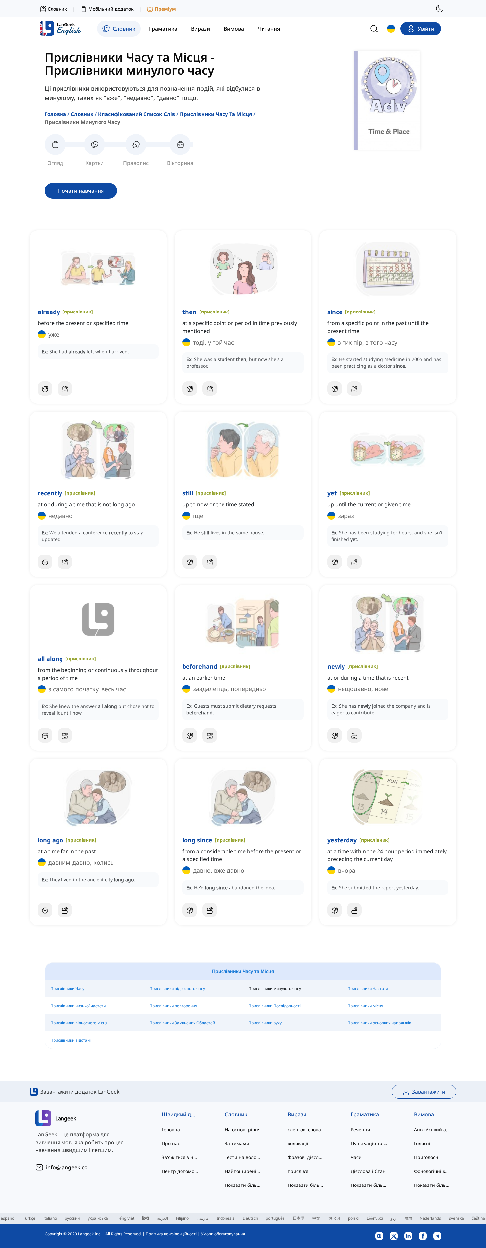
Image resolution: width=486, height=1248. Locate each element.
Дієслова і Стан (368, 1171)
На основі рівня (243, 1129)
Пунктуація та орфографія (369, 1143)
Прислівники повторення (173, 1006)
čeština (478, 1218)
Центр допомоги (180, 1171)
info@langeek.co (67, 1167)
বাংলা (408, 1218)
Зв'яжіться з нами (180, 1157)
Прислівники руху (265, 1023)
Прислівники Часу (67, 988)
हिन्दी (145, 1218)
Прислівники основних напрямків (379, 1023)
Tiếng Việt (125, 1218)
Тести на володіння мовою (243, 1157)
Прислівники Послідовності (274, 1006)
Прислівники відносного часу (177, 988)
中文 (316, 1218)
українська (98, 1218)
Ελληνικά (375, 1218)
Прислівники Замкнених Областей (182, 1023)
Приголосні (427, 1157)
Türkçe (29, 1218)
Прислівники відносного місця (79, 1023)
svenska (456, 1218)
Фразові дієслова (306, 1157)
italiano (50, 1218)
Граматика (365, 1114)
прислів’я (298, 1171)
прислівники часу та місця (216, 114)
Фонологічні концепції (432, 1171)
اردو (394, 1218)
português (275, 1218)
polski (353, 1218)
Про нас (171, 1143)
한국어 (334, 1218)
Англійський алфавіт (432, 1129)
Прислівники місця (365, 1006)
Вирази (297, 1114)
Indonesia (226, 1218)
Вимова (424, 1114)
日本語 (298, 1218)
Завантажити (428, 1091)
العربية (162, 1218)
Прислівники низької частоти (78, 1006)
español (8, 1218)
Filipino (182, 1218)
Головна (55, 114)
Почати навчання (81, 190)
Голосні (422, 1143)
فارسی (203, 1218)
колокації (298, 1143)
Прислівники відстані (70, 1040)
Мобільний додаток (111, 9)
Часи (356, 1157)
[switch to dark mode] (439, 8)
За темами (237, 1143)
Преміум (165, 9)
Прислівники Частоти (367, 988)
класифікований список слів (136, 114)
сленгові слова (304, 1129)
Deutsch (250, 1218)
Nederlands (430, 1218)
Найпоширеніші (243, 1171)
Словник (82, 114)
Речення (360, 1129)
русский (72, 1218)
